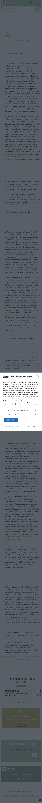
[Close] (38, 376)
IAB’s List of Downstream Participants (23, 405)
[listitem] (21, 411)
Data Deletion (10, 427)
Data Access (21, 427)
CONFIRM (11, 420)
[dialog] (21, 402)
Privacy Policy (32, 427)
